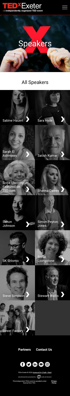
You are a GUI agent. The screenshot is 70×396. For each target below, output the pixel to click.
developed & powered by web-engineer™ (35, 377)
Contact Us (44, 349)
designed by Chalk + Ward (42, 372)
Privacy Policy (54, 382)
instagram (47, 364)
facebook (22, 364)
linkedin (35, 364)
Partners (24, 349)
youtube (41, 364)
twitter (28, 364)
